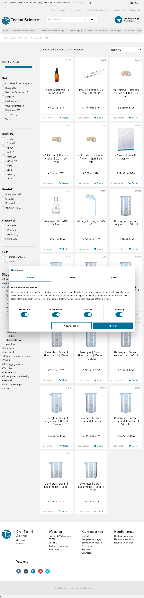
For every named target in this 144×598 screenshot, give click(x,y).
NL (136, 3)
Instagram (26, 571)
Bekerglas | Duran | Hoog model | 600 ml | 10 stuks (126, 421)
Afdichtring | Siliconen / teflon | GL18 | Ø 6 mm (56, 159)
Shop (5, 274)
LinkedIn (33, 571)
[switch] (56, 314)
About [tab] (114, 277)
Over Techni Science (59, 10)
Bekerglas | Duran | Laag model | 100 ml (56, 485)
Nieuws (89, 10)
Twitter (47, 571)
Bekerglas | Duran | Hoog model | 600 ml (91, 419)
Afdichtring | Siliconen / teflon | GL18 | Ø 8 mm (91, 159)
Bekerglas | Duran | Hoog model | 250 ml (56, 354)
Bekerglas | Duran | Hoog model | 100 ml (125, 222)
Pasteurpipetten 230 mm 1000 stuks (91, 91)
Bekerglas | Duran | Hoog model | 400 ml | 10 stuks (56, 421)
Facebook (18, 571)
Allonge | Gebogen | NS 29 (91, 222)
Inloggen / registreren (131, 10)
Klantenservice (77, 10)
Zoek (91, 19)
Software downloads (103, 10)
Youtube (40, 571)
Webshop (55, 532)
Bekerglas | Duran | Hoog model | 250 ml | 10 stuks (91, 355)
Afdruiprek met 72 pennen (126, 157)
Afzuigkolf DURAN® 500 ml (56, 222)
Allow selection (71, 326)
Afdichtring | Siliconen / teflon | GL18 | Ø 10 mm (126, 93)
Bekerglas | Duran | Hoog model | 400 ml (125, 354)
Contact (117, 10)
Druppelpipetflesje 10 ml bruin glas (56, 91)
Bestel (65, 117)
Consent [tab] (30, 277)
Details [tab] (72, 277)
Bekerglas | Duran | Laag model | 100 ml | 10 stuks (91, 487)
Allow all (113, 326)
